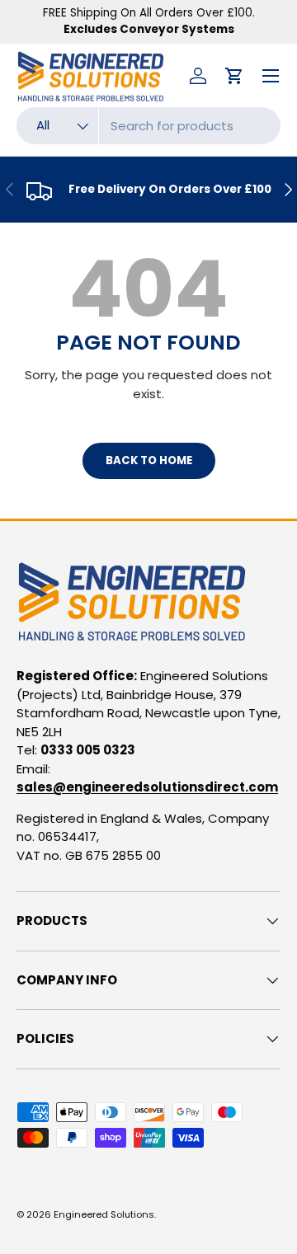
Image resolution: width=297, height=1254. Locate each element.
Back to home (149, 460)
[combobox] (148, 125)
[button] (234, 76)
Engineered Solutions (104, 1214)
